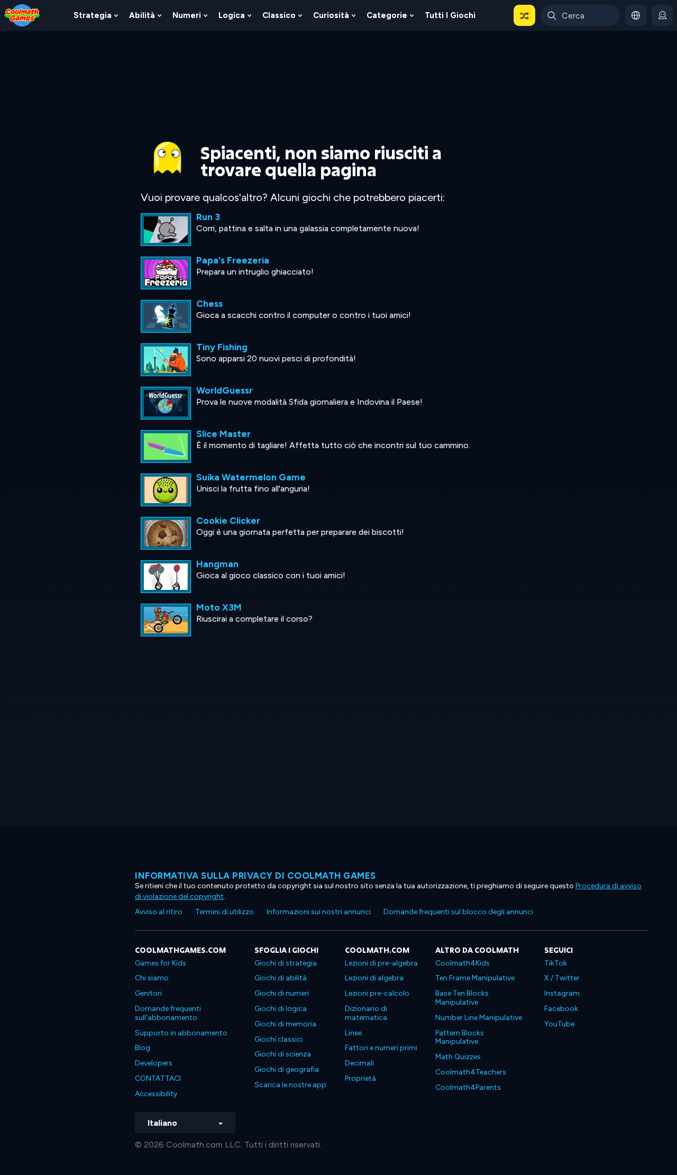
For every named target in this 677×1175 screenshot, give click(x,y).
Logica (231, 15)
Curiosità (331, 15)
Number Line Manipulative (478, 1017)
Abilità (142, 15)
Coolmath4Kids (462, 963)
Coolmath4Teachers (470, 1072)
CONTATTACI (158, 1078)
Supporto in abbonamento (181, 1032)
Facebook (561, 1008)
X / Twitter (562, 977)
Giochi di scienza (282, 1054)
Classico (279, 15)
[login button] (662, 15)
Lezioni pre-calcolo (377, 993)
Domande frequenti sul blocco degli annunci (458, 911)
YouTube (559, 1023)
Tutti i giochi (450, 15)
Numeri (186, 15)
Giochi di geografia (286, 1069)
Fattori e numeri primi (381, 1047)
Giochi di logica (280, 1008)
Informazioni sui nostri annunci (319, 911)
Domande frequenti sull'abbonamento (168, 1013)
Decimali (359, 1063)
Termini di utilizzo (224, 911)
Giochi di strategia (285, 963)
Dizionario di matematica (366, 1013)
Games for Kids (160, 963)
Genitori (148, 993)
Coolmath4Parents (468, 1087)
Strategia (93, 15)
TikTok (555, 963)
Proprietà (360, 1078)
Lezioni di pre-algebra (381, 963)
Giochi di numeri (281, 993)
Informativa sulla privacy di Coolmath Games (255, 875)
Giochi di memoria (285, 1023)
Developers (153, 1063)
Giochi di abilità (280, 977)
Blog (142, 1047)
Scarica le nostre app (290, 1084)
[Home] (22, 15)
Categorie (387, 15)
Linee (353, 1032)
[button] (524, 15)
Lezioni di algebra (374, 977)
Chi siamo (152, 977)
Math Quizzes (458, 1056)
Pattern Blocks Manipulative (459, 1037)
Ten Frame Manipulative (475, 977)
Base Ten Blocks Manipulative (462, 998)
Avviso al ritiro (158, 911)
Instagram (562, 993)
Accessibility (156, 1093)
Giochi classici (278, 1039)
